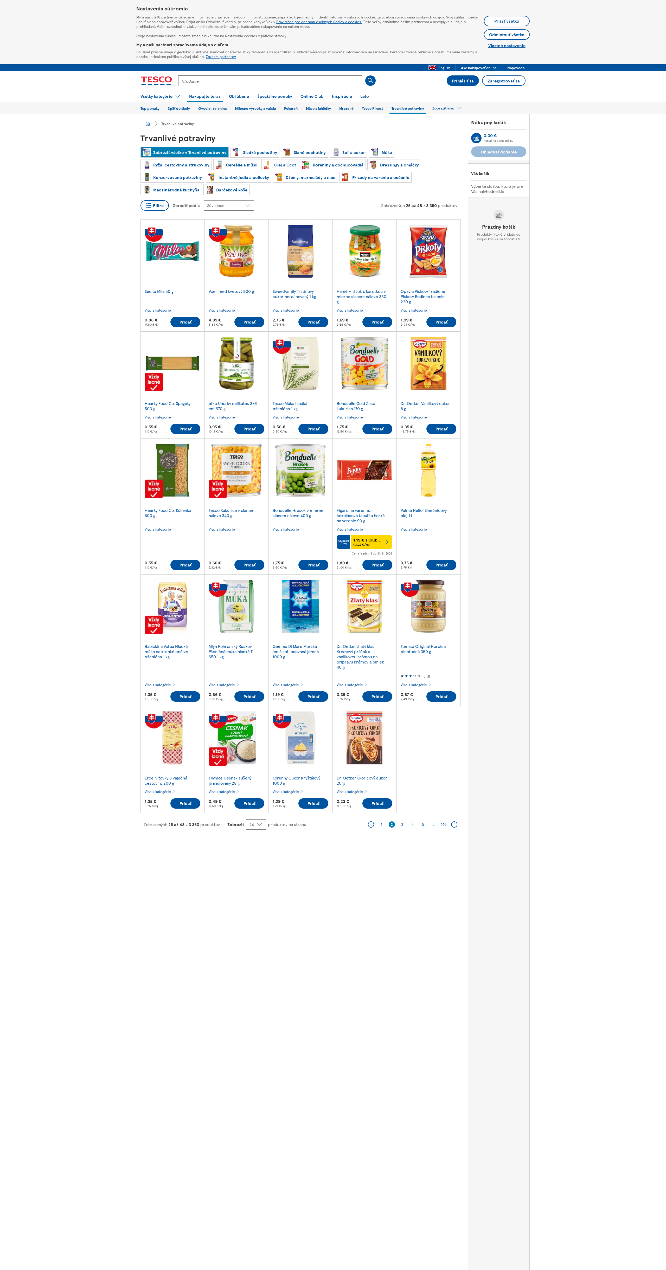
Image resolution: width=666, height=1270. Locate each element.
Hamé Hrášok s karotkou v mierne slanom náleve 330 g (361, 296)
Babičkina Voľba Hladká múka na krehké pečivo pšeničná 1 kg (166, 651)
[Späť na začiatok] (335, 845)
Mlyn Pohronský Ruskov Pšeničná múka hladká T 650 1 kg (231, 651)
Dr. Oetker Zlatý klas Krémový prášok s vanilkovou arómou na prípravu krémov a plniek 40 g (360, 656)
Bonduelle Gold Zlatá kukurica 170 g (356, 405)
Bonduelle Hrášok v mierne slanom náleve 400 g (298, 512)
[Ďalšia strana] (454, 824)
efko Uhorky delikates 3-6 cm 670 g (233, 405)
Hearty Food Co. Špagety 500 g (167, 405)
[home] (148, 123)
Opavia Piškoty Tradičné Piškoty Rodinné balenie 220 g (423, 296)
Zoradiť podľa (187, 205)
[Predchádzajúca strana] (371, 824)
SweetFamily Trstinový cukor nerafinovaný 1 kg (294, 293)
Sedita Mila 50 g (159, 291)
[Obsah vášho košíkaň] (476, 138)
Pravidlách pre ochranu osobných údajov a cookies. (319, 21)
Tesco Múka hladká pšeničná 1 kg (290, 405)
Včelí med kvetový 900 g (231, 291)
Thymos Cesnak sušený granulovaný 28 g (230, 780)
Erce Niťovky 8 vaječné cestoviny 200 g (166, 780)
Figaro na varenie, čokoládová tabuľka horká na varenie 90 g (361, 515)
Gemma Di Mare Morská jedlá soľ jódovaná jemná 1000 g (296, 651)
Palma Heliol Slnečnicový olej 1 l (424, 512)
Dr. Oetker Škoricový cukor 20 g (362, 780)
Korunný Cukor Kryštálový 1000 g (296, 780)
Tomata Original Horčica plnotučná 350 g (423, 648)
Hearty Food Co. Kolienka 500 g (168, 512)
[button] (439, 67)
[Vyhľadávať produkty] (370, 80)
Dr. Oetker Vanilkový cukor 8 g (425, 405)
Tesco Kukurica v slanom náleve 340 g (231, 512)
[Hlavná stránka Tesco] (156, 81)
